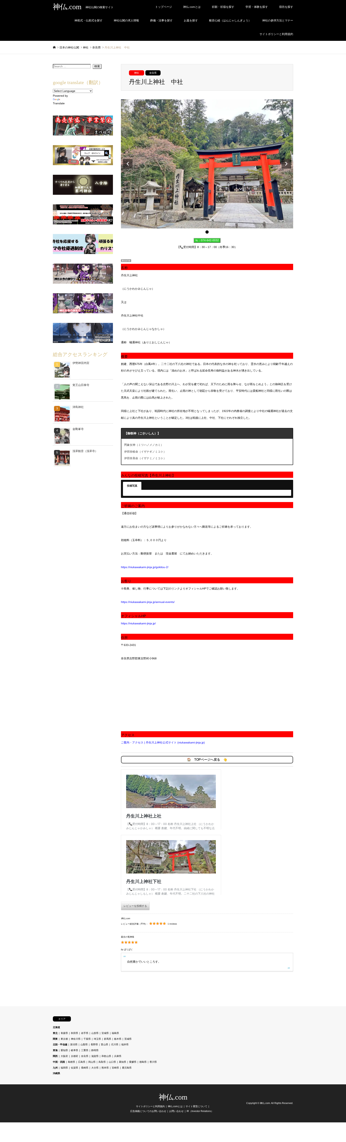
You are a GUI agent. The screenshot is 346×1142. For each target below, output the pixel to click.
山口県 (112, 1062)
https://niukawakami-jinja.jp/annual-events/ (148, 602)
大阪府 (64, 1056)
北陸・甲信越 (60, 1044)
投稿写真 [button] (132, 485)
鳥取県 (102, 1062)
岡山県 (92, 1062)
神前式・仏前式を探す (88, 20)
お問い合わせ (176, 1111)
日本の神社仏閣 (69, 47)
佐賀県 (74, 1067)
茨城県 (128, 1039)
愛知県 (64, 1050)
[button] (128, 164)
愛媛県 (132, 1062)
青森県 (64, 1033)
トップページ (163, 6)
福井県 (125, 1044)
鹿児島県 (127, 1067)
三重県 (84, 1050)
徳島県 (143, 1062)
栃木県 (117, 1039)
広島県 (81, 1062)
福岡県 (64, 1067)
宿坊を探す (286, 6)
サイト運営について (196, 1106)
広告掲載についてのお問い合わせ (148, 1111)
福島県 (115, 1033)
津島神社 (78, 407)
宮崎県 (115, 1067)
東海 (55, 1050)
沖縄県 (56, 1073)
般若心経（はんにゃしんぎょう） (230, 20)
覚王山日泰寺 (80, 385)
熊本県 (105, 1067)
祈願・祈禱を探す (223, 6)
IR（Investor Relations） (200, 1111)
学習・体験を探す (256, 6)
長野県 (94, 1044)
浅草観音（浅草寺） (85, 451)
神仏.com (173, 1097)
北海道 (56, 1027)
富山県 (104, 1044)
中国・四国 (59, 1062)
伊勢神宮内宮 (80, 363)
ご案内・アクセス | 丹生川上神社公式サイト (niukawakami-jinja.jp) (163, 742)
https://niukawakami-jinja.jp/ (138, 623)
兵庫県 (117, 1056)
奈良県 (153, 72)
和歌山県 (106, 1056)
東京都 (64, 1039)
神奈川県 (75, 1039)
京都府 (74, 1056)
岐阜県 (74, 1050)
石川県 (114, 1044)
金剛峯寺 (78, 429)
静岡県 (95, 1050)
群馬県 (107, 1039)
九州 (55, 1067)
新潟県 (73, 1044)
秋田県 (74, 1033)
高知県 (122, 1062)
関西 (55, 1056)
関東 (55, 1039)
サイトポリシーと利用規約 (276, 34)
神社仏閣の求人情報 (126, 20)
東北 (55, 1033)
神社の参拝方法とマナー (277, 20)
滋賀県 (95, 1056)
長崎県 (84, 1067)
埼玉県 (97, 1039)
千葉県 (87, 1039)
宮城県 (105, 1033)
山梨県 (84, 1044)
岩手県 (84, 1033)
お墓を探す (191, 20)
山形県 (95, 1033)
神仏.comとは (192, 6)
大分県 (95, 1067)
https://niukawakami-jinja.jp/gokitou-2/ (144, 567)
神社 (136, 72)
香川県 (153, 1062)
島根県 (71, 1062)
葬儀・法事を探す (161, 20)
